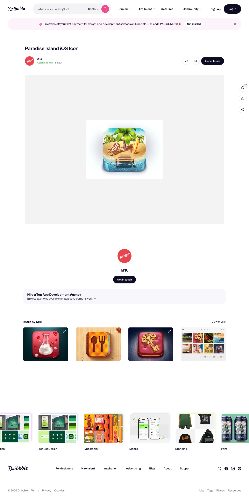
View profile (219, 321)
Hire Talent (145, 9)
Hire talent (88, 468)
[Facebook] (226, 468)
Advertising (133, 468)
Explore (124, 9)
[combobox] (59, 9)
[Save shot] (196, 61)
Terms (35, 490)
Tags (210, 490)
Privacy (46, 490)
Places (220, 490)
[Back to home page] (16, 8)
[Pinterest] (239, 468)
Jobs (201, 490)
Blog (152, 468)
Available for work (45, 63)
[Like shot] (186, 61)
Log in (232, 9)
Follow (58, 62)
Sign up (216, 9)
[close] (235, 24)
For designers (64, 468)
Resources (234, 490)
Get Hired (167, 9)
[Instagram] (233, 468)
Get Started (194, 23)
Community (190, 9)
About (168, 468)
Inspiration (110, 468)
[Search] (105, 9)
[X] (219, 468)
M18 (39, 59)
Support (185, 468)
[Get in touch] (45, 354)
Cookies (59, 490)
